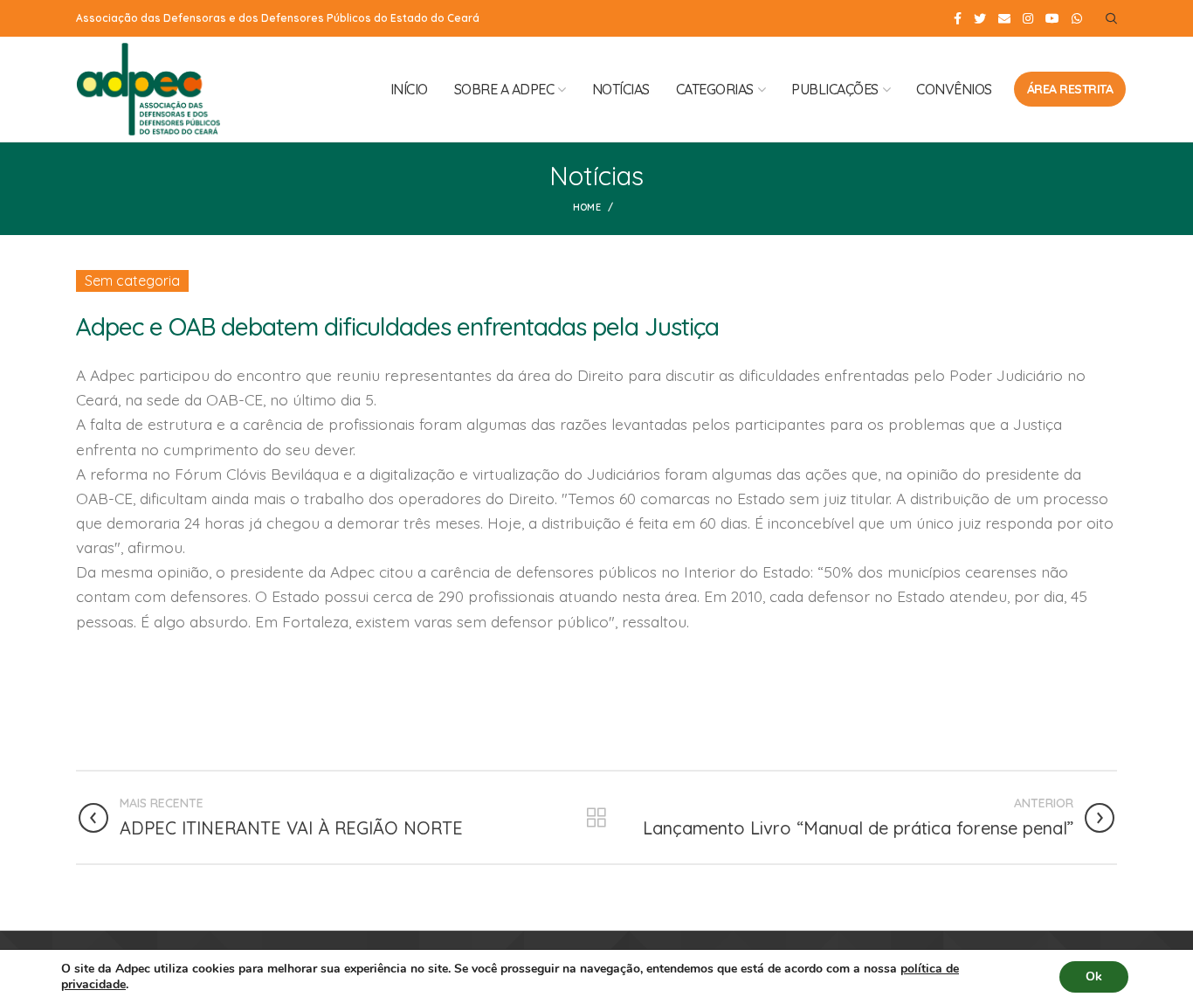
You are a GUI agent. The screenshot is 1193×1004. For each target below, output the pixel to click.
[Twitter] (980, 18)
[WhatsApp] (1076, 18)
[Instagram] (1028, 18)
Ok (1094, 976)
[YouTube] (1052, 18)
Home (587, 207)
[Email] (1004, 18)
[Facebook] (958, 18)
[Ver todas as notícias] (596, 818)
